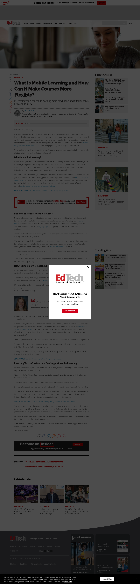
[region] (70, 579)
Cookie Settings (107, 579)
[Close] (136, 578)
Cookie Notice (68, 582)
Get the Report (70, 311)
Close (87, 266)
